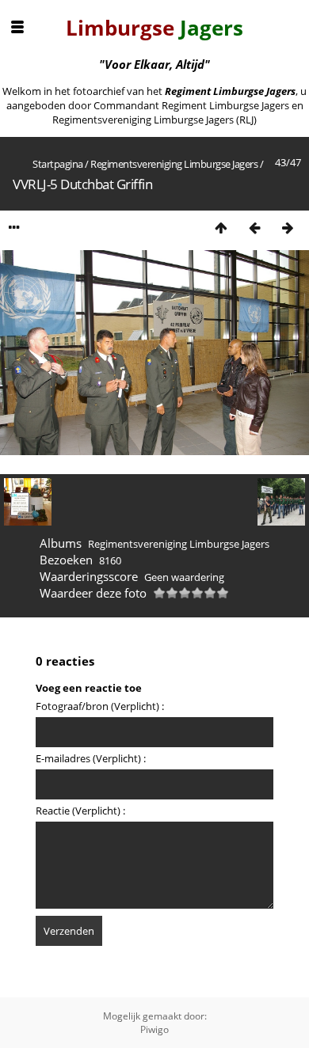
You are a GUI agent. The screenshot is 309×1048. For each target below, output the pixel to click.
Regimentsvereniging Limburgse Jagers (174, 164)
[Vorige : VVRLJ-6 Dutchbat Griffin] (254, 227)
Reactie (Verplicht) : (80, 810)
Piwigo (154, 1029)
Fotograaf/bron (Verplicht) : (100, 706)
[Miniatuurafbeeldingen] (221, 227)
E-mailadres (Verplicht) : (91, 758)
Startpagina (57, 164)
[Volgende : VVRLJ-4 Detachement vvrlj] (287, 227)
